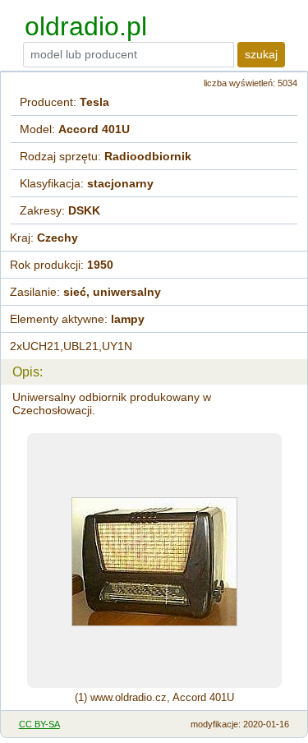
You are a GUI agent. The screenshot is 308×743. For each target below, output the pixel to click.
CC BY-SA (39, 724)
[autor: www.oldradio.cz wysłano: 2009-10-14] (154, 560)
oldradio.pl (86, 26)
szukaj (261, 54)
